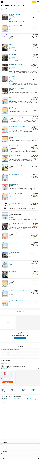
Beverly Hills (23, 389)
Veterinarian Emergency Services (32, 399)
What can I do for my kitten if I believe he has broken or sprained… (11, 354)
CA (4, 309)
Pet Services (16, 55)
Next (25, 313)
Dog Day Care (18, 366)
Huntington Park (3, 391)
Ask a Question (20, 346)
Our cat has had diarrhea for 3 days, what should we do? (10, 349)
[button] (38, 1)
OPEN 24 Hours (15, 11)
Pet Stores (15, 148)
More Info (5, 368)
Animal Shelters (29, 398)
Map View (4, 8)
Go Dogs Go (3, 362)
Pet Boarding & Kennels (17, 214)
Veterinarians (16, 399)
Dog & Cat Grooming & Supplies (19, 272)
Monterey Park (13, 391)
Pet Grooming (11, 15)
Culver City (2, 390)
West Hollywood (33, 389)
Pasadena (2, 389)
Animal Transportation (17, 398)
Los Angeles (7, 309)
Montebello (32, 390)
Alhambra (22, 390)
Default (36, 8)
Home (2, 309)
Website (10, 18)
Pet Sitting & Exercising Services (11, 366)
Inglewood (12, 390)
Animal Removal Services (5, 399)
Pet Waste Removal (4, 398)
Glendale (12, 389)
